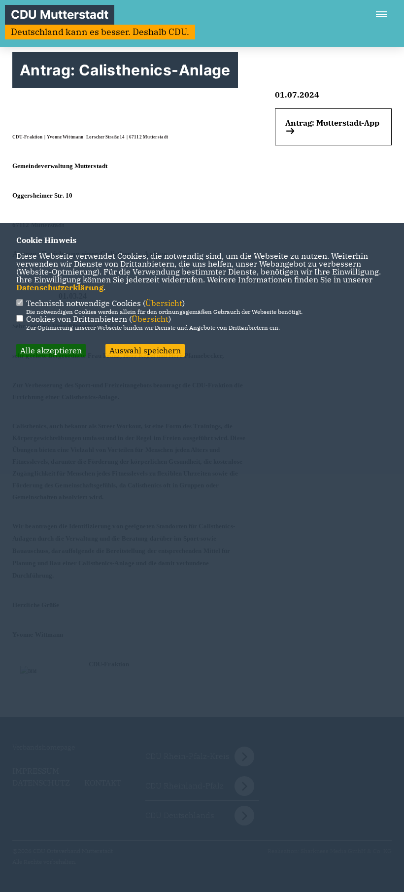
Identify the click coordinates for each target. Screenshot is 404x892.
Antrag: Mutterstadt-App (332, 122)
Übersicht (163, 303)
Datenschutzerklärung (59, 287)
